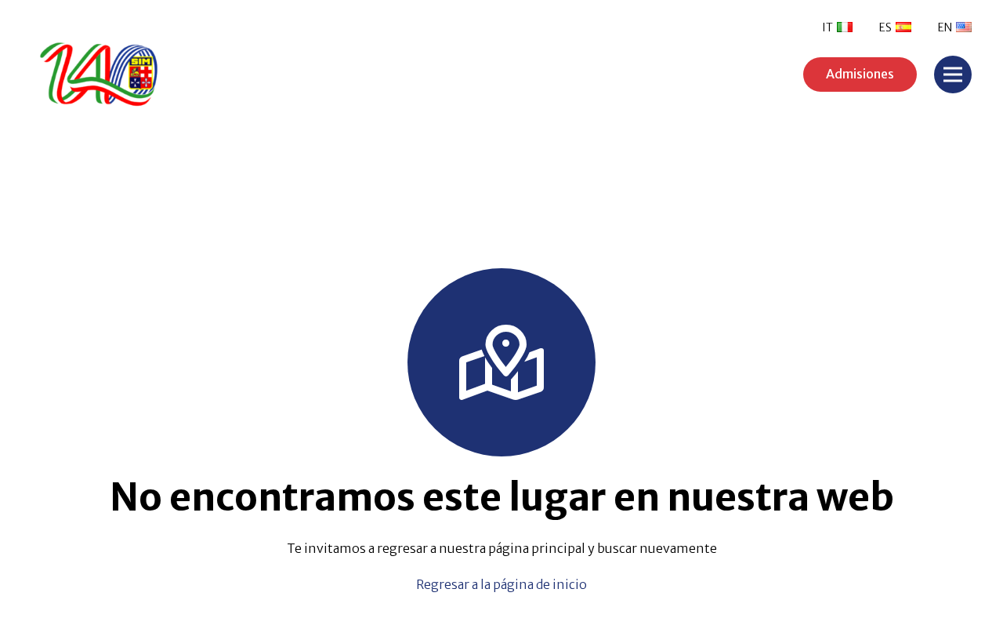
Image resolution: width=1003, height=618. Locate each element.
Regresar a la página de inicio (501, 584)
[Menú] (953, 74)
